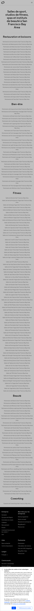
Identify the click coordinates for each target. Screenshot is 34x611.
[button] (31, 569)
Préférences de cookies (25, 608)
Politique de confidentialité (19, 604)
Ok (14, 608)
